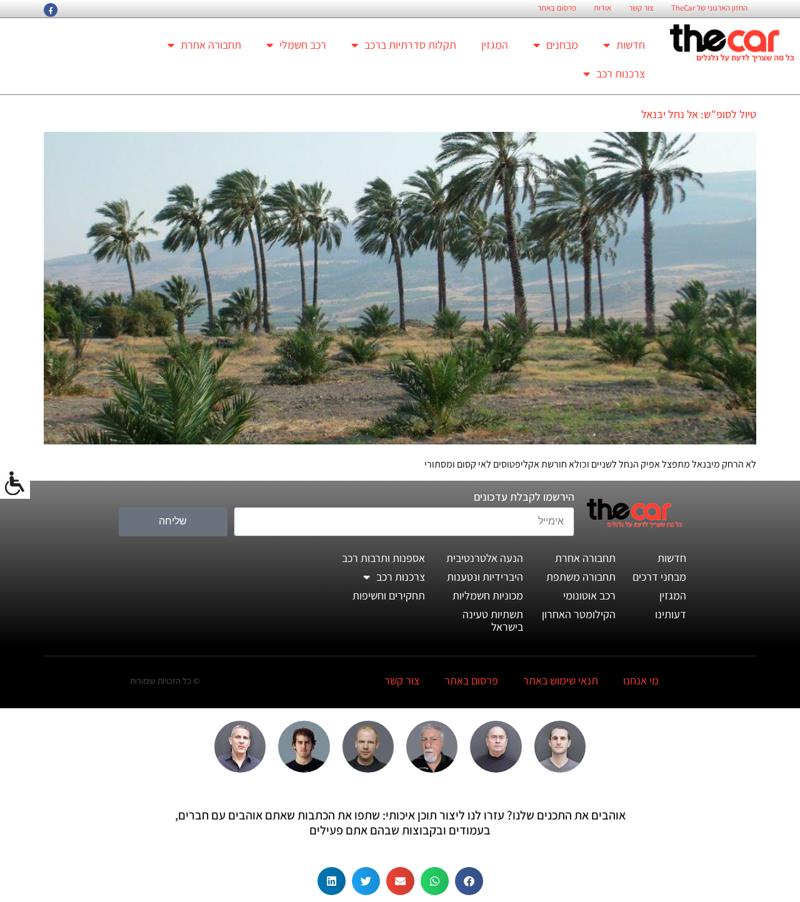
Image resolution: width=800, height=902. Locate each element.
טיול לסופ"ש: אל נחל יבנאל (698, 114)
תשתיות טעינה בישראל (492, 620)
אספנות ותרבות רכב (383, 558)
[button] (469, 881)
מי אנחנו (641, 680)
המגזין (494, 45)
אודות (602, 8)
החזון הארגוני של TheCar (709, 8)
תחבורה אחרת (211, 45)
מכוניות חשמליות (487, 595)
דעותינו (670, 614)
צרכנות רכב (620, 73)
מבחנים (562, 45)
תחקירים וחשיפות (388, 595)
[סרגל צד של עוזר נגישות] (15, 484)
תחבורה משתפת (581, 576)
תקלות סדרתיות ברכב (410, 45)
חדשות (630, 45)
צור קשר (641, 8)
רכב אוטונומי (589, 595)
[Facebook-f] (51, 10)
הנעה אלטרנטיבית (484, 558)
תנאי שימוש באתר (560, 680)
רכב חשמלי (302, 45)
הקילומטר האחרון (579, 614)
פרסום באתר (557, 8)
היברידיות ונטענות (485, 576)
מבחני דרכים (659, 576)
